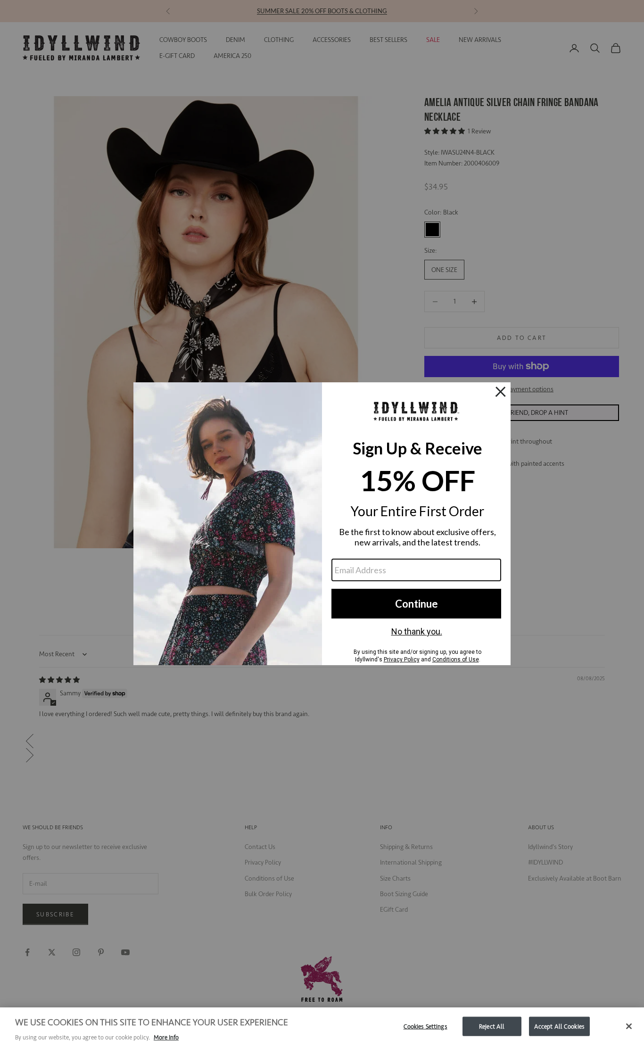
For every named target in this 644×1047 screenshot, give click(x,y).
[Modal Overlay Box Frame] (322, 523)
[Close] (629, 1026)
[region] (322, 1027)
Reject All (491, 1026)
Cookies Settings (425, 1026)
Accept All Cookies (559, 1026)
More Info (166, 1037)
